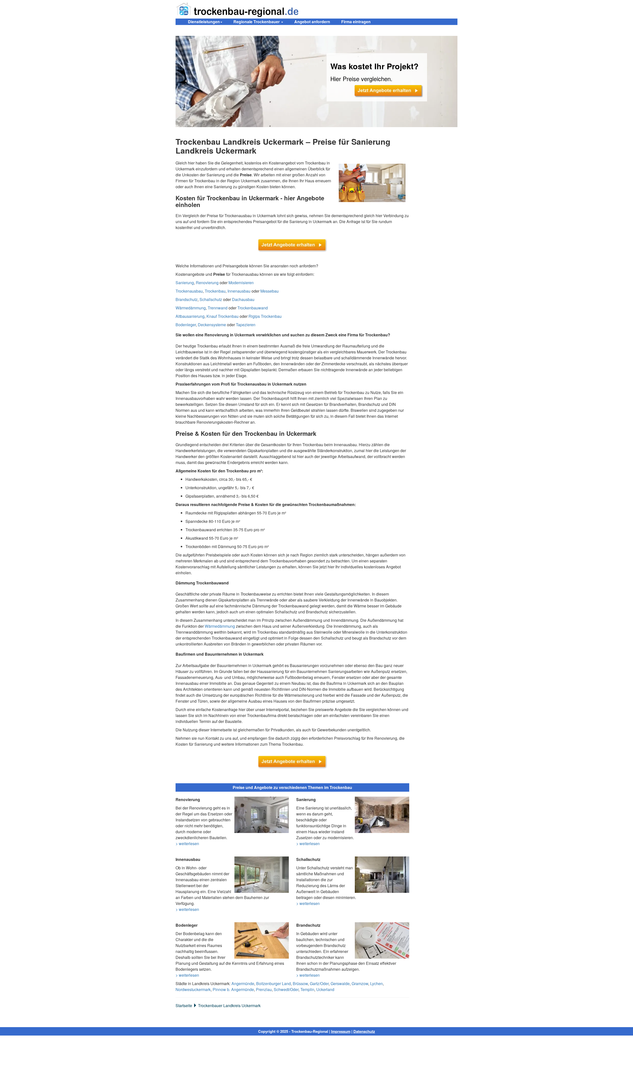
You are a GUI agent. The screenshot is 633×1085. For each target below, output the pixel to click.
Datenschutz (364, 1031)
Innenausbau (238, 291)
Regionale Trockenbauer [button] (257, 21)
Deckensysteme (212, 324)
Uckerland (325, 989)
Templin (307, 989)
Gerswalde (340, 983)
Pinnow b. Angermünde (233, 989)
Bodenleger (186, 324)
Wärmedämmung (191, 308)
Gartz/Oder (319, 983)
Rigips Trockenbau (265, 316)
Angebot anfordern (312, 21)
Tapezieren (245, 324)
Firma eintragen (356, 21)
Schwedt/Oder (286, 989)
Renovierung (207, 282)
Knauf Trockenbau (222, 316)
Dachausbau (243, 299)
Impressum (340, 1031)
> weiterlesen (187, 843)
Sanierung (185, 282)
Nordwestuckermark (193, 989)
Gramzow (360, 983)
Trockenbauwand (252, 308)
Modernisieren (241, 282)
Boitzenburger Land (273, 983)
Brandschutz (187, 299)
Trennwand (217, 308)
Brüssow (300, 983)
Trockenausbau (189, 291)
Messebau (269, 291)
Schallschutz (211, 299)
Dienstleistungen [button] (204, 21)
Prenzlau (264, 989)
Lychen (376, 983)
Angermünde (242, 983)
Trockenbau (215, 291)
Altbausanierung (190, 316)
